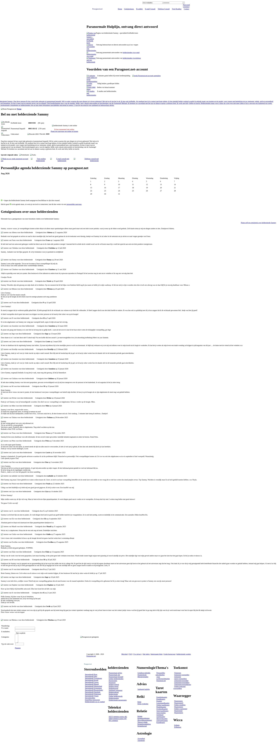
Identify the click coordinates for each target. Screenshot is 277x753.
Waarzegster (178, 711)
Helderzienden (114, 698)
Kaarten (159, 701)
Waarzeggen (178, 701)
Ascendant (141, 738)
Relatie (140, 716)
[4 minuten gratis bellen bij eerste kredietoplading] (92, 81)
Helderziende (113, 694)
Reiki (139, 702)
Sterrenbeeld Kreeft (91, 680)
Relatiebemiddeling (144, 724)
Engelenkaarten (161, 697)
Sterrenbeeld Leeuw (92, 682)
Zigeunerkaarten (162, 721)
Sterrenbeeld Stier (91, 676)
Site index (146, 654)
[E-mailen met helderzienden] (92, 95)
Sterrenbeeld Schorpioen (93, 688)
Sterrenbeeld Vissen (91, 696)
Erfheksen (177, 727)
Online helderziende (115, 696)
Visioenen (177, 673)
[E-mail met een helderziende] (91, 56)
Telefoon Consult (164, 9)
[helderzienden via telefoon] (91, 50)
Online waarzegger (180, 709)
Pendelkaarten (161, 707)
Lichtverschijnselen (163, 679)
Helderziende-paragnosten (118, 700)
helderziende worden (183, 654)
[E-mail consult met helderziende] (62, 161)
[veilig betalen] (92, 85)
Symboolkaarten (162, 709)
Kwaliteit (139, 9)
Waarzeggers (178, 707)
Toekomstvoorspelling (181, 683)
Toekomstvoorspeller (181, 681)
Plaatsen (18, 648)
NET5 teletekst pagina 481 (118, 717)
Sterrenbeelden (90, 698)
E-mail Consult (150, 9)
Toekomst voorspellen (181, 675)
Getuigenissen (129, 9)
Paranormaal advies (115, 673)
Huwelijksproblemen (145, 720)
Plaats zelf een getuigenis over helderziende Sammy (258, 223)
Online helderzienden (116, 679)
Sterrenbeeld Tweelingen (93, 678)
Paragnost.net (97, 9)
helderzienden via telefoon (132, 58)
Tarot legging (161, 713)
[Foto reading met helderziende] (40, 161)
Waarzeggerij (178, 703)
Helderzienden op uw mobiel (95, 702)
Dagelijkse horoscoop (92, 700)
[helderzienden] (91, 43)
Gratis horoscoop (169, 654)
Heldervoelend (114, 684)
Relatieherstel (142, 726)
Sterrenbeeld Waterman (93, 694)
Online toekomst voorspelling (179, 687)
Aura (158, 677)
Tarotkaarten (160, 717)
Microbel (124, 654)
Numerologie (142, 675)
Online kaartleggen (162, 705)
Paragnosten (113, 681)
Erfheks (177, 725)
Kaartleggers (160, 699)
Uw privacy (137, 654)
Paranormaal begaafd (116, 677)
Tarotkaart (159, 715)
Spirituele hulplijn (144, 689)
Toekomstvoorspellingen (182, 684)
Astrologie (141, 740)
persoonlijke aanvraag (74, 204)
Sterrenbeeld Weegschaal (93, 686)
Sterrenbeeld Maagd (92, 684)
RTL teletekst (113, 721)
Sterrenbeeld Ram (91, 674)
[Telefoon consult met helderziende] (86, 161)
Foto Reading (176, 9)
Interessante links (156, 654)
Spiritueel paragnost (115, 690)
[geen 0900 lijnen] (92, 89)
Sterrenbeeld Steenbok (92, 692)
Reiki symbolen (143, 704)
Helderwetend (113, 686)
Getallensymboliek (144, 673)
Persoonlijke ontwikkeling (160, 674)
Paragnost (112, 683)
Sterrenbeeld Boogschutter (94, 690)
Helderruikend (114, 692)
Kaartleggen (160, 722)
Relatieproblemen (144, 718)
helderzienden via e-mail (131, 52)
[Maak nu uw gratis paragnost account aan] (16, 161)
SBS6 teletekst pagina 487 (118, 719)
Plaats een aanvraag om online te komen (64, 131)
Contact (186, 9)
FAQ (130, 654)
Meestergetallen (143, 677)
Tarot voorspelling (180, 679)
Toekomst (177, 677)
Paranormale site (114, 675)
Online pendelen (179, 705)
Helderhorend (113, 688)
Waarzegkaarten (161, 719)
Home (120, 9)
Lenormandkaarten (162, 703)
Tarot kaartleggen (162, 711)
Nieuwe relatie (142, 722)
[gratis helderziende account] (146, 76)
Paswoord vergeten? (186, 6)
